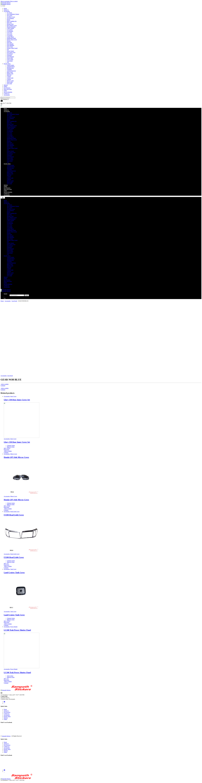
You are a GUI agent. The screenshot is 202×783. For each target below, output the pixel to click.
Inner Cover (13, 396)
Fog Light (9, 83)
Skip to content (14, 1)
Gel (8, 62)
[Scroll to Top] (1, 781)
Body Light (10, 72)
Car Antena (10, 29)
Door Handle (10, 44)
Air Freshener (10, 18)
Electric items (7, 63)
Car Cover (9, 34)
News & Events (8, 89)
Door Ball (9, 42)
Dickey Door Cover (12, 39)
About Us (6, 10)
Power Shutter (13, 626)
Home (5, 8)
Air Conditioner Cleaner (13, 14)
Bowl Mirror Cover (12, 25)
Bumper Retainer (11, 27)
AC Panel (9, 12)
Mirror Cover (13, 454)
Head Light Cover (14, 511)
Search (5, 293)
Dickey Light (10, 80)
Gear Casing (10, 59)
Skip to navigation (5, 1)
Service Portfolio (8, 92)
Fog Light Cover (11, 52)
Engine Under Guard (12, 48)
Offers (5, 90)
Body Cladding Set (11, 21)
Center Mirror (10, 36)
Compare (3, 385)
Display (9, 41)
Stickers (6, 85)
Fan (8, 49)
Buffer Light (10, 73)
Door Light (10, 82)
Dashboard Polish (11, 38)
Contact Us (6, 93)
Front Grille (10, 58)
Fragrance (9, 55)
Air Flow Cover (11, 17)
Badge (8, 19)
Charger (9, 79)
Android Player (11, 66)
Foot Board (10, 53)
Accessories (7, 11)
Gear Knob (10, 61)
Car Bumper (10, 31)
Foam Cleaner (10, 51)
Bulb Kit (9, 75)
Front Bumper (10, 56)
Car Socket (9, 35)
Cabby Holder (10, 28)
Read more (6, 449)
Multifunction (10, 68)
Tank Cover (13, 569)
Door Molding (10, 45)
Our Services (7, 87)
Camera (9, 76)
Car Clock (9, 32)
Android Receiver (11, 70)
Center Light (10, 78)
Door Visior (10, 46)
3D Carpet (9, 15)
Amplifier (9, 69)
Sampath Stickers (6, 736)
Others (5, 86)
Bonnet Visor (10, 24)
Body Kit (9, 22)
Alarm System (10, 65)
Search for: (6, 295)
